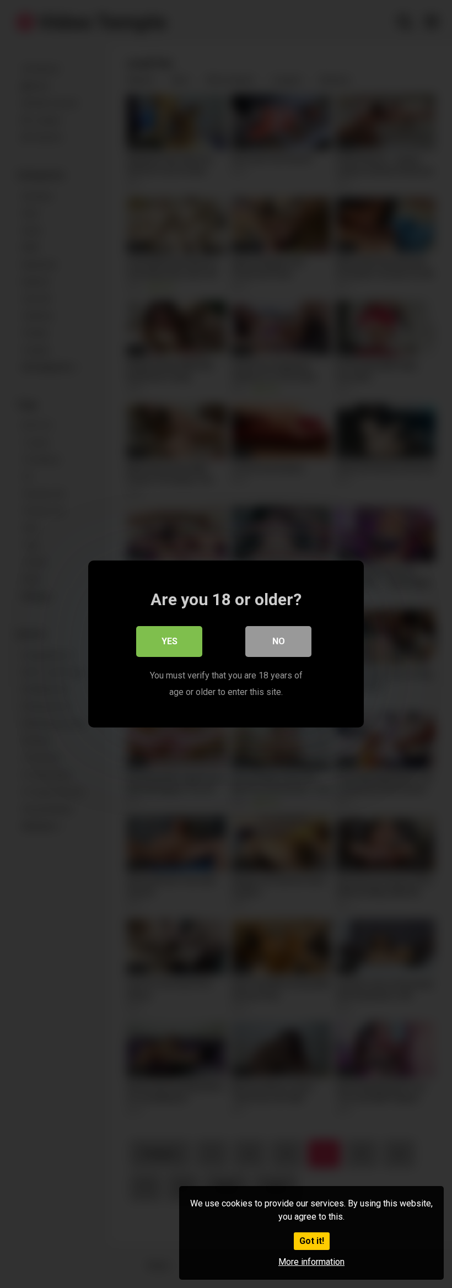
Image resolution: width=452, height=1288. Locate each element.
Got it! (311, 1241)
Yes (169, 641)
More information (311, 1262)
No (278, 641)
